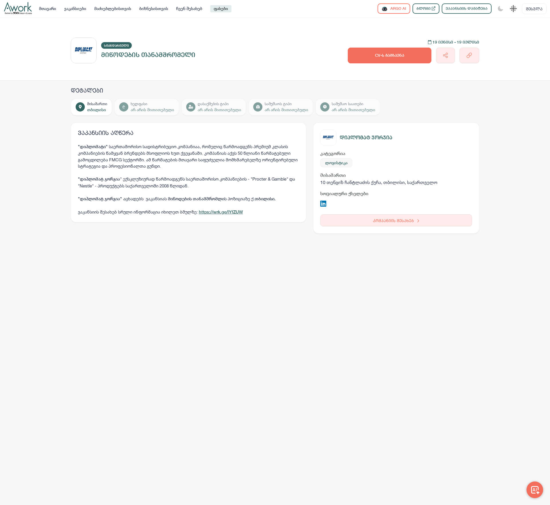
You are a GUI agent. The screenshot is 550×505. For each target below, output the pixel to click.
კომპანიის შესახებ (394, 220)
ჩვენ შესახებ (189, 8)
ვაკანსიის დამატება (467, 8)
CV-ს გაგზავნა (389, 55)
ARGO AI (397, 8)
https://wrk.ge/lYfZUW (221, 212)
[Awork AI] (535, 489)
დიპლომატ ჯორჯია (366, 137)
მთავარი (47, 8)
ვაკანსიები (75, 8)
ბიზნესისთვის (153, 8)
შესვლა (534, 8)
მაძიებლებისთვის (112, 8)
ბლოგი (424, 8)
